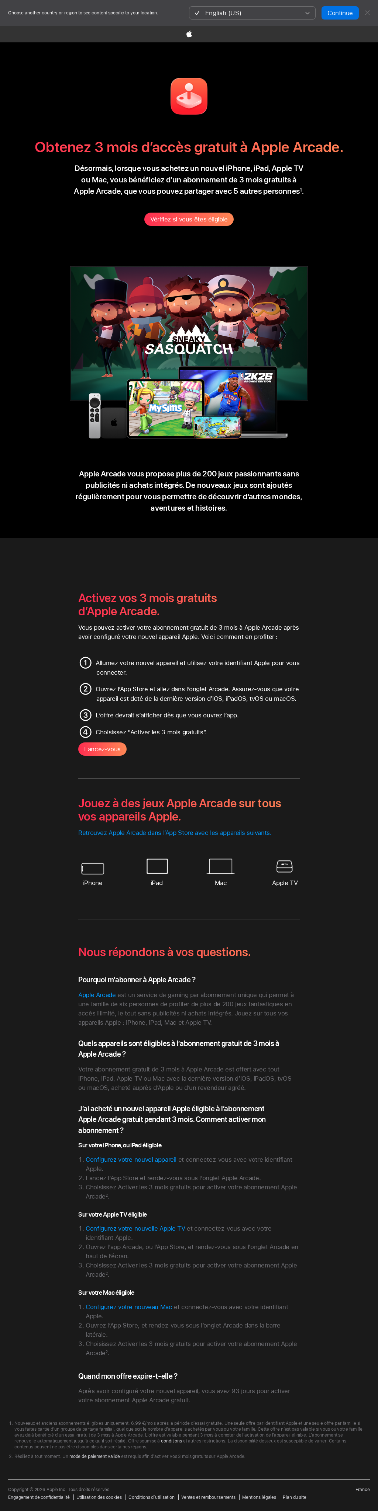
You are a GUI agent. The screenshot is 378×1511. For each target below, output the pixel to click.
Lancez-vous (102, 749)
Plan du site (294, 1497)
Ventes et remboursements (208, 1497)
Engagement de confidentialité (39, 1497)
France (362, 1489)
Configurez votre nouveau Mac (129, 1307)
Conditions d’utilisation (151, 1497)
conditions (171, 1441)
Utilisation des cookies (99, 1497)
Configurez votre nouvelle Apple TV (135, 1228)
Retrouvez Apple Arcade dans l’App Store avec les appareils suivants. (175, 832)
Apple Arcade (97, 994)
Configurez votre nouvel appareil (131, 1159)
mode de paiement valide (94, 1456)
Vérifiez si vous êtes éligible (189, 219)
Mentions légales (259, 1497)
